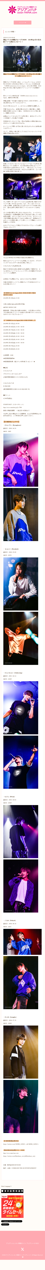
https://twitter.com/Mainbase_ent (13, 1156)
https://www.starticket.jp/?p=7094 (12, 407)
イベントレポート (7, 43)
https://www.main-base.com (11, 1153)
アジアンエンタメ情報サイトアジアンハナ (18, 1255)
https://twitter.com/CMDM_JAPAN (14, 1144)
